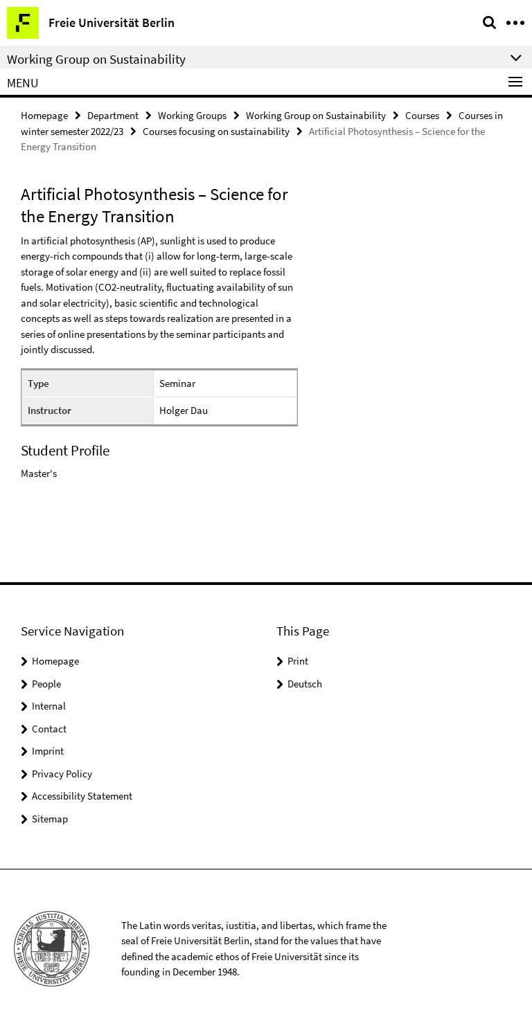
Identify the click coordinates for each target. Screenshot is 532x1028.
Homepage (44, 115)
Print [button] (297, 660)
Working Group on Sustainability (316, 115)
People (46, 683)
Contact (49, 728)
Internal (49, 705)
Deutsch (304, 683)
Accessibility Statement (82, 795)
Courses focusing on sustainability (216, 131)
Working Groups (192, 115)
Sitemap (50, 818)
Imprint (48, 750)
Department (113, 115)
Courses (422, 115)
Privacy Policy (62, 773)
